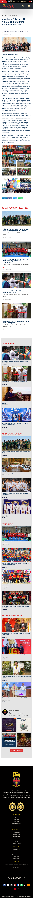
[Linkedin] (8, 885)
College (17, 31)
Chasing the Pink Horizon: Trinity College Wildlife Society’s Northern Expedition (16, 229)
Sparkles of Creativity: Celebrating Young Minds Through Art (16, 322)
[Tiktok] (25, 885)
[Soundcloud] (28, 885)
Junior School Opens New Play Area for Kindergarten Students (15, 291)
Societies (6, 33)
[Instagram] (11, 885)
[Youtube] (15, 885)
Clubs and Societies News (9, 31)
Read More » (4, 364)
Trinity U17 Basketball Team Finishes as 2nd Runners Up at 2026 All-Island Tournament (15, 260)
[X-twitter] (18, 889)
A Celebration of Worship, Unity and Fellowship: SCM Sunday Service (16, 473)
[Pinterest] (15, 889)
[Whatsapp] (21, 885)
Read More (5, 236)
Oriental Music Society (24, 31)
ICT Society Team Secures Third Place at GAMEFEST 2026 (14, 515)
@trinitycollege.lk (13, 712)
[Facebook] (4, 885)
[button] (23, 6)
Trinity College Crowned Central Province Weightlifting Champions (15, 606)
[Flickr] (18, 885)
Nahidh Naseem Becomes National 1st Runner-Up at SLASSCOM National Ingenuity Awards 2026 (15, 424)
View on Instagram (17, 750)
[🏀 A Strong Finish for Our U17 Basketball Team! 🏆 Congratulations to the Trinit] (9, 740)
